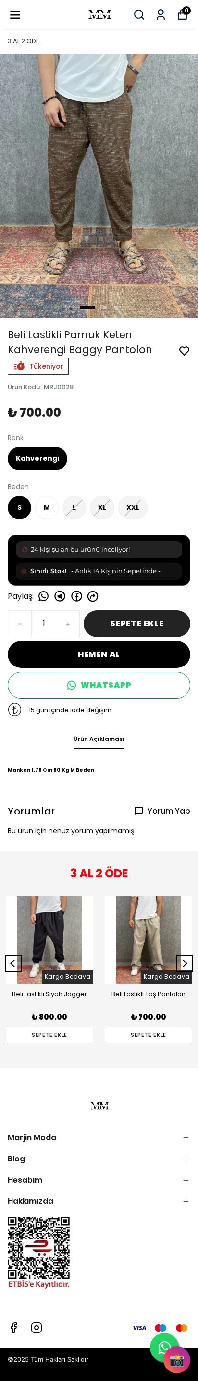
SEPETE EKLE (137, 623)
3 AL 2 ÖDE (23, 41)
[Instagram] (36, 1327)
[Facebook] (13, 1327)
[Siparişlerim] (161, 15)
